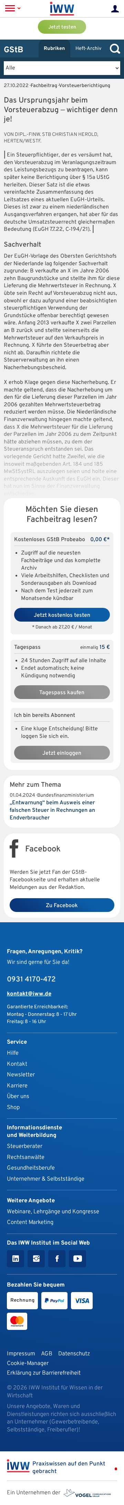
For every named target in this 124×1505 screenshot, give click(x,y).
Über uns (18, 1096)
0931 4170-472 (31, 979)
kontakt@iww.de (29, 994)
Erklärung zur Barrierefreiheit (44, 1373)
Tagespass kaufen (61, 692)
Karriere (17, 1085)
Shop (13, 1107)
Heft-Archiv (88, 48)
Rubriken (54, 48)
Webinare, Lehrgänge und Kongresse (53, 1211)
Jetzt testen (62, 27)
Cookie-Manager (28, 1363)
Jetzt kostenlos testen (62, 615)
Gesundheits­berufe (31, 1168)
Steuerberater (24, 1146)
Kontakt (17, 1064)
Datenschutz (74, 1353)
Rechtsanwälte (25, 1157)
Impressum (21, 1353)
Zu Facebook (62, 905)
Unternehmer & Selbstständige (45, 1179)
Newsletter (21, 1074)
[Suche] (113, 49)
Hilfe (13, 1053)
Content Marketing (30, 1222)
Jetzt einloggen (61, 753)
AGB (46, 1353)
